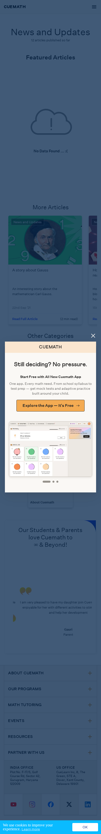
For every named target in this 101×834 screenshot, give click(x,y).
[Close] (93, 336)
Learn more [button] (31, 829)
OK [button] (85, 827)
